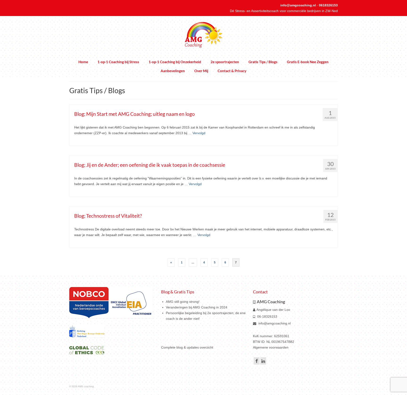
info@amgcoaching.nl (298, 5)
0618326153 (328, 5)
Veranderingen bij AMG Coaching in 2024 (196, 307)
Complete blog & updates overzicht (187, 347)
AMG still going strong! (182, 302)
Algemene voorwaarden (271, 347)
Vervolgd (198, 133)
